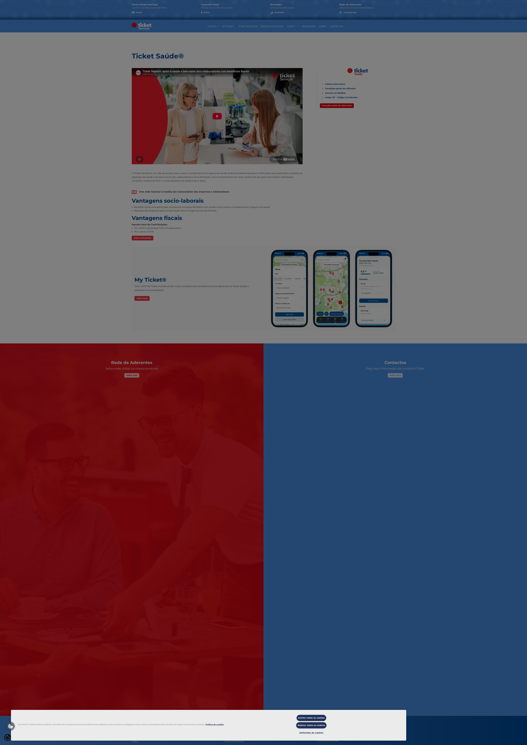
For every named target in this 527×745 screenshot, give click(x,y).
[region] (208, 725)
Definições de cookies (311, 732)
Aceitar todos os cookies (311, 718)
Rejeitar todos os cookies (311, 725)
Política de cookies (215, 724)
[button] (10, 726)
